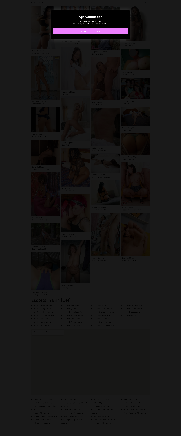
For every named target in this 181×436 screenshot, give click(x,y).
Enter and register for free (90, 31)
